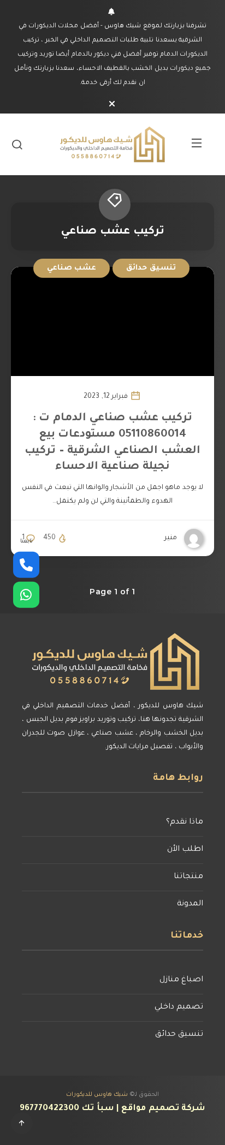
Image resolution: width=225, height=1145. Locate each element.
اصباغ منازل (181, 980)
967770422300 (49, 1108)
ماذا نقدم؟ (184, 822)
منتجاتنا (188, 877)
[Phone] (26, 564)
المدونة (190, 904)
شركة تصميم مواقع (163, 1108)
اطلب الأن (185, 849)
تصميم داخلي (179, 1007)
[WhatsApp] (26, 594)
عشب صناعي (72, 268)
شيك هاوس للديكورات (97, 1095)
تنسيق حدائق (151, 268)
